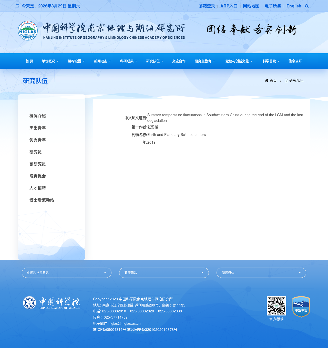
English (293, 6)
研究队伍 (153, 60)
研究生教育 (203, 60)
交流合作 (179, 60)
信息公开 (295, 60)
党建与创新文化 (237, 60)
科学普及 (270, 60)
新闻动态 (101, 60)
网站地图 (251, 6)
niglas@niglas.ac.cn (124, 323)
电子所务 (273, 6)
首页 (273, 80)
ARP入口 (229, 6)
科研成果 (127, 60)
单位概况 (49, 60)
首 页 (29, 60)
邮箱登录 (207, 6)
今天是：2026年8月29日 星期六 (51, 6)
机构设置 (75, 60)
